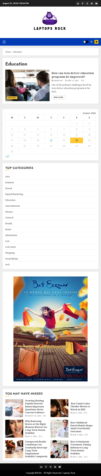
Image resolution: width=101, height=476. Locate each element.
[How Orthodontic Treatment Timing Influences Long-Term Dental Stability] (59, 449)
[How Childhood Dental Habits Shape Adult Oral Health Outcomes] (59, 429)
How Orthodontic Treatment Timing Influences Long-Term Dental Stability (80, 447)
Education (12, 98)
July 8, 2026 (77, 413)
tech (7, 264)
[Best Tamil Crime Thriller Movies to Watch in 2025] (59, 408)
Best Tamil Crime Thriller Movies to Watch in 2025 (80, 406)
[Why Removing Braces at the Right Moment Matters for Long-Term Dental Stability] (14, 429)
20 (51, 140)
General (9, 217)
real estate (10, 246)
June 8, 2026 (78, 435)
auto (7, 176)
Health (8, 223)
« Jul (7, 156)
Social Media (11, 258)
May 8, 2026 (77, 457)
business (9, 182)
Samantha (58, 81)
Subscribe (96, 42)
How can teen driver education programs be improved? (73, 75)
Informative (11, 235)
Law (7, 241)
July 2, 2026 (32, 436)
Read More (58, 97)
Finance (9, 211)
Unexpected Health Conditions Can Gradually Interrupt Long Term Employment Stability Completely (36, 449)
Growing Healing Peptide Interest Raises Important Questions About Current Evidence (34, 406)
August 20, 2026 (34, 416)
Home (8, 229)
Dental (8, 188)
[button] (4, 42)
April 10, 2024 (73, 81)
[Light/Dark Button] (86, 42)
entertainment (12, 205)
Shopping (10, 252)
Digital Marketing (14, 194)
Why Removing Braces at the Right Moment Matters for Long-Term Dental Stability (36, 427)
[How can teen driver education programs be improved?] (27, 85)
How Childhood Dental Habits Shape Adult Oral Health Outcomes (81, 427)
